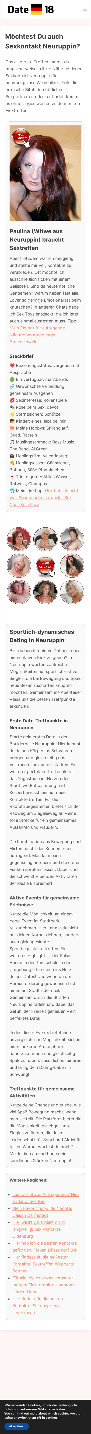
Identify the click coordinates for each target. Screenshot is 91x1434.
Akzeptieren (16, 1426)
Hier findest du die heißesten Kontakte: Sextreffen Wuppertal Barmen (43, 1264)
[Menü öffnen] (85, 9)
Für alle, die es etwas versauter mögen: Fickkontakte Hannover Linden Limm (43, 1284)
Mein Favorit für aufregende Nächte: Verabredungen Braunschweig (37, 334)
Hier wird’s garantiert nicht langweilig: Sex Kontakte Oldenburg (38, 1229)
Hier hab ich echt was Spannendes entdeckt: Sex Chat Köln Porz (44, 497)
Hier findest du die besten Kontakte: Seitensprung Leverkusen (37, 1305)
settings (52, 1418)
